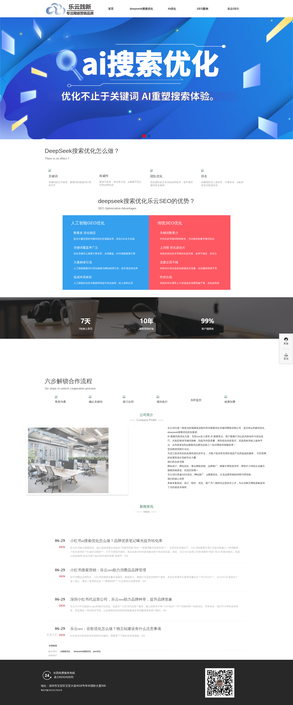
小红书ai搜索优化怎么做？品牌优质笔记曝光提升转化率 (116, 520)
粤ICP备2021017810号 (51, 690)
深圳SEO (53, 655)
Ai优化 (172, 8)
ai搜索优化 (65, 651)
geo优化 (97, 651)
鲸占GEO (52, 651)
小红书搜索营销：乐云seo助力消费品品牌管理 (108, 549)
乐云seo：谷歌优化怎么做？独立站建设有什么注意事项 (115, 608)
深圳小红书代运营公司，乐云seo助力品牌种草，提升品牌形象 (121, 579)
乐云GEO (233, 8)
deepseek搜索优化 (141, 8)
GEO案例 (202, 8)
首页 (111, 8)
